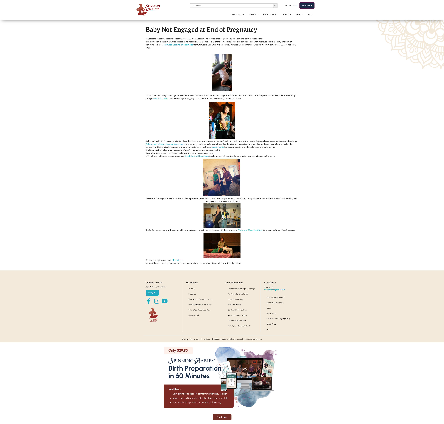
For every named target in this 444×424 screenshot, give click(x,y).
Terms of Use (205, 339)
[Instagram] (157, 301)
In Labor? (191, 289)
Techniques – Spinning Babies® (239, 326)
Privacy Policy (271, 324)
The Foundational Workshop (238, 294)
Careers (269, 308)
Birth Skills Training (234, 305)
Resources (192, 294)
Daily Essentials (193, 315)
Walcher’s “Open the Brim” (250, 230)
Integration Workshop (235, 299)
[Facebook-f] (149, 301)
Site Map (185, 339)
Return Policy (271, 313)
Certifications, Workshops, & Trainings (241, 289)
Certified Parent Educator (237, 321)
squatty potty (218, 147)
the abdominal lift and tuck (197, 156)
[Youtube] (165, 301)
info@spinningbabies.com (274, 290)
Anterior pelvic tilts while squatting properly (166, 144)
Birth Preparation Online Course (199, 305)
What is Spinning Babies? (275, 297)
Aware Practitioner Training (237, 315)
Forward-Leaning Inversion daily (179, 45)
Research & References (275, 303)
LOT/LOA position (161, 98)
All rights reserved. (236, 339)
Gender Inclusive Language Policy (278, 319)
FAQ (268, 329)
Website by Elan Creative (253, 339)
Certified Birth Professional (237, 310)
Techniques (178, 260)
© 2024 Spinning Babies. (220, 339)
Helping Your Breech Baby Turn (199, 310)
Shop (309, 14)
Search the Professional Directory (200, 299)
